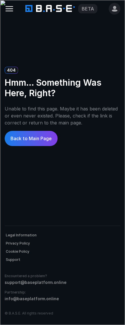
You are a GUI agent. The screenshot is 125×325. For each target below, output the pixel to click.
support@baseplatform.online (36, 282)
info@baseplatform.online (32, 298)
